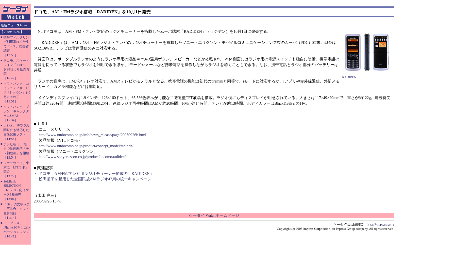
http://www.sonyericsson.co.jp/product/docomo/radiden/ (82, 157)
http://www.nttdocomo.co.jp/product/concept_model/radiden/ (86, 146)
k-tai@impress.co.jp (381, 224)
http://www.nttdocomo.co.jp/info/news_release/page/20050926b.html (92, 135)
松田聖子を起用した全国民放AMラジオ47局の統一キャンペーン (95, 179)
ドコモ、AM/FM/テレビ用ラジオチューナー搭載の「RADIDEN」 (96, 173)
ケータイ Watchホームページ (214, 215)
